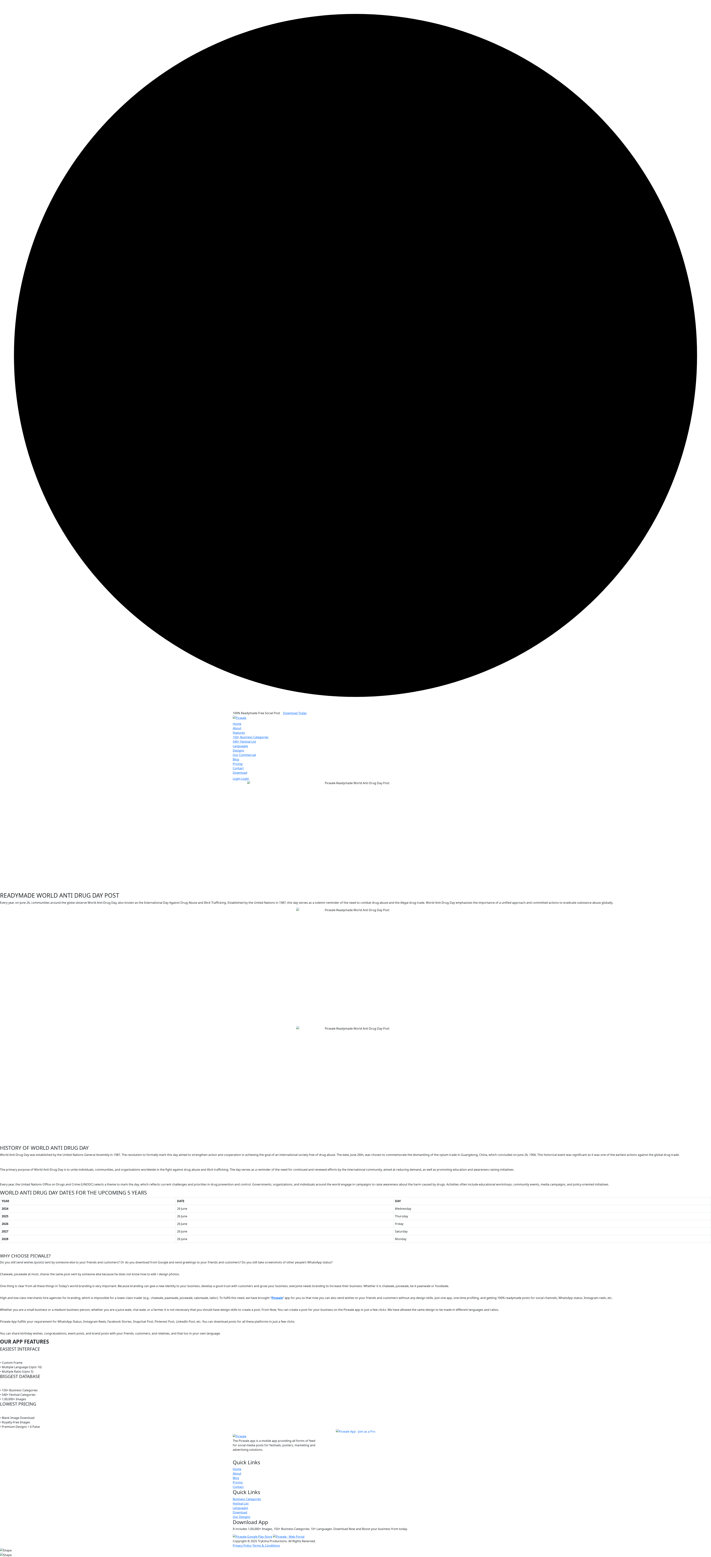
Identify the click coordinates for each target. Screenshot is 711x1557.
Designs (238, 750)
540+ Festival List (244, 742)
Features (239, 733)
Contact (238, 768)
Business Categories (247, 1499)
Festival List (241, 1503)
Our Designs (241, 1517)
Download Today (295, 713)
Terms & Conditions (266, 1545)
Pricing (238, 764)
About (237, 728)
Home (237, 724)
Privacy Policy (242, 1545)
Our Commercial (244, 755)
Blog (236, 759)
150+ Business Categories (250, 737)
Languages (240, 746)
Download (240, 773)
